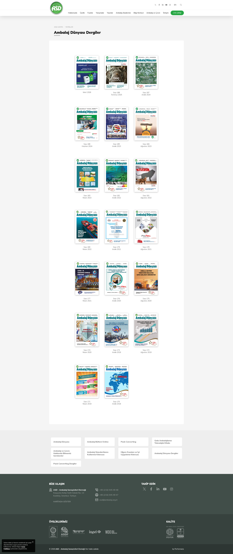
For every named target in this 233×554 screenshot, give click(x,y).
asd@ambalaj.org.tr (108, 500)
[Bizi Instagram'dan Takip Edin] (170, 4)
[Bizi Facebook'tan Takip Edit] (159, 4)
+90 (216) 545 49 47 (108, 495)
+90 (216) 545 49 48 (108, 490)
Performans (179, 549)
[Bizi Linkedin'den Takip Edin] (162, 4)
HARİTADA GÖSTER (62, 501)
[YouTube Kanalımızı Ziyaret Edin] (166, 4)
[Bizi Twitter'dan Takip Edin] (155, 4)
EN (175, 5)
